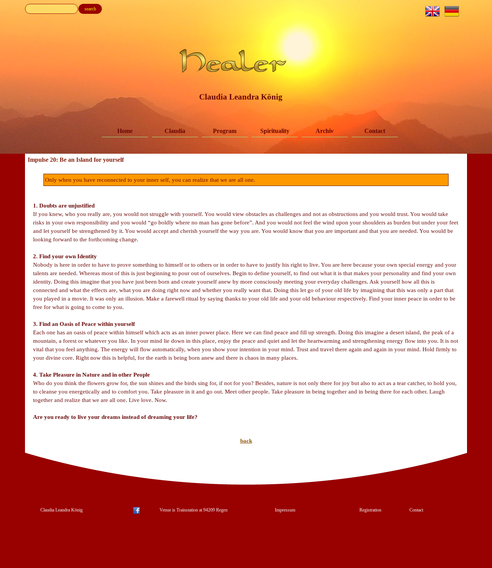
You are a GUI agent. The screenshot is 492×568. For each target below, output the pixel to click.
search (90, 9)
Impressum (285, 510)
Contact (374, 131)
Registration (370, 510)
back (246, 441)
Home (125, 131)
